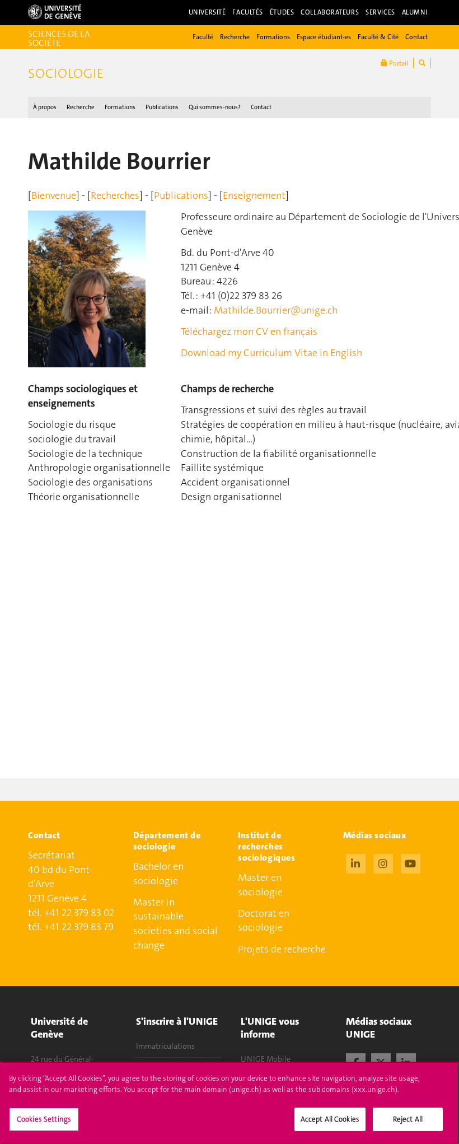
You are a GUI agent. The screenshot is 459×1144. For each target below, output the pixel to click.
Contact (416, 36)
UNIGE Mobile (266, 1059)
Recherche (235, 36)
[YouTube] (410, 862)
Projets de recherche (282, 949)
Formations (273, 36)
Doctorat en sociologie (263, 921)
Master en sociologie (260, 885)
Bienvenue (53, 195)
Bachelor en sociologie (158, 874)
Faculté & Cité (378, 36)
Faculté (203, 36)
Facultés (247, 12)
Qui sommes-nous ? (215, 107)
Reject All (408, 1119)
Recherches (115, 195)
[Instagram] (383, 862)
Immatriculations (165, 1046)
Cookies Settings (44, 1119)
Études (282, 12)
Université (207, 12)
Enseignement (254, 195)
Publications (162, 107)
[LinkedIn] (355, 862)
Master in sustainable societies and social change (175, 923)
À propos (45, 107)
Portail (397, 63)
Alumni (415, 12)
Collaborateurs (330, 12)
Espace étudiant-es (324, 36)
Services (380, 12)
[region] (229, 1103)
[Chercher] (422, 63)
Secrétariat (51, 855)
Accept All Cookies (330, 1119)
